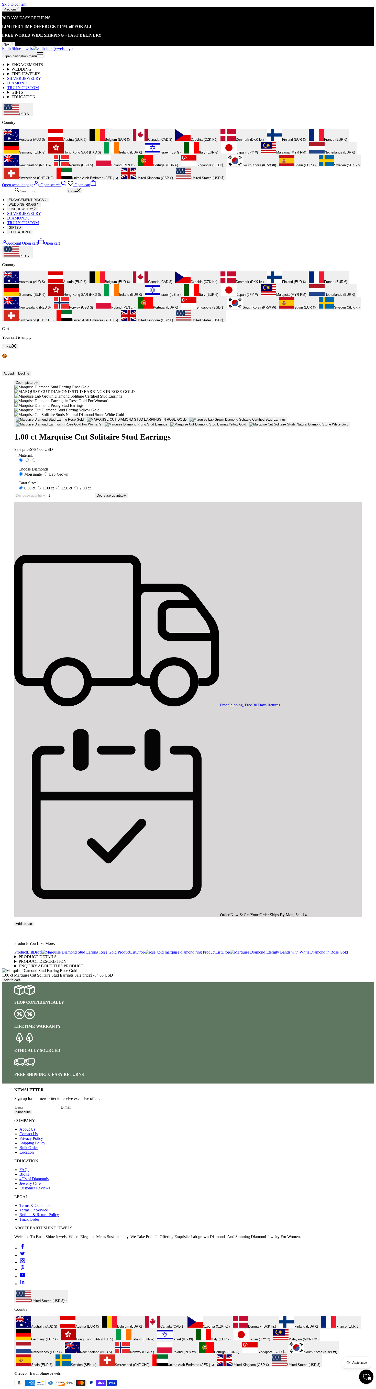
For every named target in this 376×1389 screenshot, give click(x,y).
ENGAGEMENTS (27, 64)
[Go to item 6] (208, 424)
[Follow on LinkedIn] (22, 1284)
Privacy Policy (31, 1138)
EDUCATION (24, 97)
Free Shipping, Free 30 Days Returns (250, 705)
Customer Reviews (34, 1188)
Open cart (41, 243)
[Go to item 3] (237, 419)
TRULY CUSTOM (23, 87)
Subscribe (23, 1112)
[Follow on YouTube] (22, 1276)
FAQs (24, 1169)
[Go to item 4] (58, 424)
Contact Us (28, 1134)
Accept (9, 373)
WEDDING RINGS (22, 204)
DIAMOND (17, 83)
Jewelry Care (30, 1183)
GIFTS (17, 92)
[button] (188, 928)
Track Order (29, 1219)
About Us (27, 1129)
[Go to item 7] (299, 424)
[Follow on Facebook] (22, 1248)
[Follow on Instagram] (22, 1262)
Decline (23, 373)
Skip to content (14, 4)
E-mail (66, 1107)
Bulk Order (28, 1147)
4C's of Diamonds (34, 1179)
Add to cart (24, 924)
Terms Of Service (33, 1210)
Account (14, 243)
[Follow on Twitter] (22, 1255)
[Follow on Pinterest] (22, 1269)
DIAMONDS (18, 218)
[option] (24, 135)
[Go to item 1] (49, 419)
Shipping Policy (32, 1143)
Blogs (24, 1174)
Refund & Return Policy (39, 1214)
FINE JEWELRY (26, 74)
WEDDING (21, 69)
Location (26, 1152)
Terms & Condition (35, 1205)
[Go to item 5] (136, 424)
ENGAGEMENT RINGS (26, 200)
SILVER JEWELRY (24, 78)
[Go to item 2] (136, 419)
